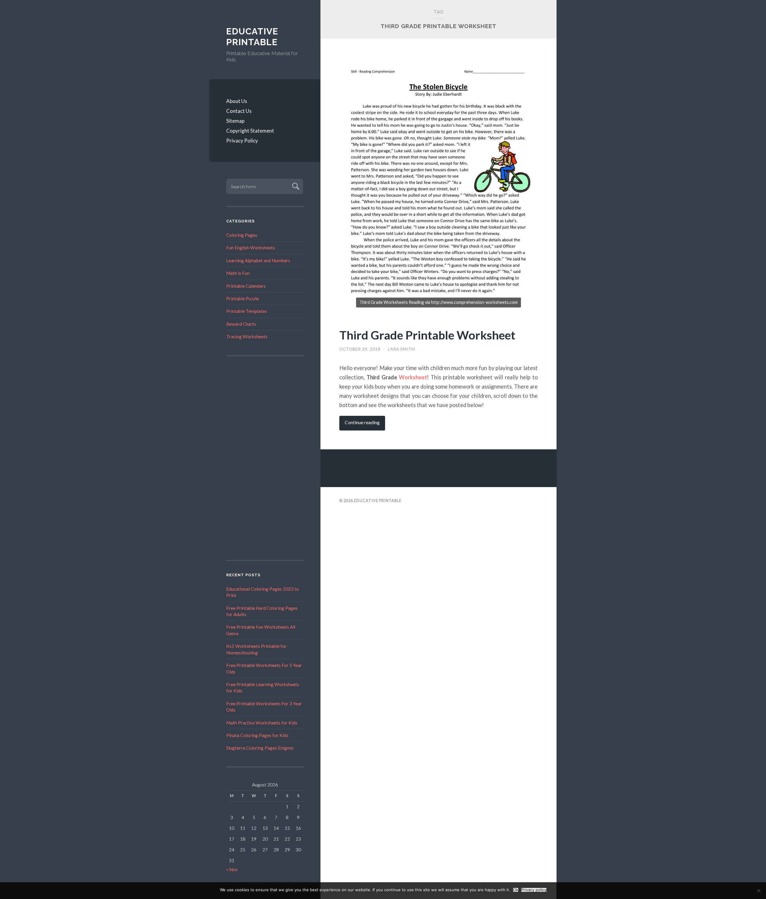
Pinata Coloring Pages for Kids (257, 735)
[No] (759, 891)
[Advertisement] (265, 458)
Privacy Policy (242, 140)
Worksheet (413, 377)
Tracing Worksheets (247, 336)
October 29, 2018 (360, 349)
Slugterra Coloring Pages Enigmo (260, 748)
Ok (515, 890)
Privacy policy (533, 890)
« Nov (232, 869)
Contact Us (239, 111)
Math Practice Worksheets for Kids (261, 722)
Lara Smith (401, 349)
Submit (295, 185)
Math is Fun (238, 273)
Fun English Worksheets (250, 247)
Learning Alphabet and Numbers (258, 260)
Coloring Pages (241, 235)
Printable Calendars (246, 286)
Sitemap (235, 121)
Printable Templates (246, 311)
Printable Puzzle (242, 298)
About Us (236, 101)
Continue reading (362, 422)
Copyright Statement (250, 131)
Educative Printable (252, 36)
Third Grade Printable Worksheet (427, 335)
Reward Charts (241, 324)
